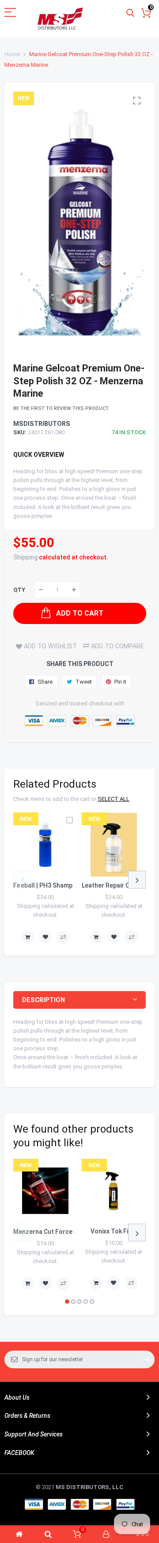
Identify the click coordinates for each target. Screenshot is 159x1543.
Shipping (25, 557)
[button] (67, 1301)
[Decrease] (40, 590)
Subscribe (146, 1359)
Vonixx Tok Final (114, 1231)
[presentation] (22, 879)
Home (12, 54)
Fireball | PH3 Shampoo (46, 885)
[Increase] (74, 590)
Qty (19, 589)
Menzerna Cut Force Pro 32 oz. (58, 1231)
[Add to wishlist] (45, 937)
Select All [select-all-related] (113, 799)
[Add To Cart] (27, 937)
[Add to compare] (63, 937)
